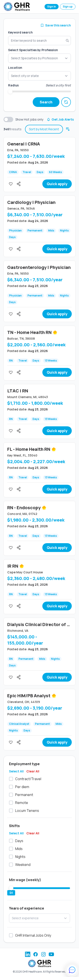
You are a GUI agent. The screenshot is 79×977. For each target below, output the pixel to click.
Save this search (58, 25)
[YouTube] (51, 954)
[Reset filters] (66, 102)
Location (15, 67)
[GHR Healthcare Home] (17, 6)
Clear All (32, 771)
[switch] (8, 119)
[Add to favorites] (10, 184)
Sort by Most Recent (44, 129)
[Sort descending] (68, 129)
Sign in (51, 6)
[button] (39, 75)
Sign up (68, 6)
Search (46, 102)
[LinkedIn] (27, 954)
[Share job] (18, 184)
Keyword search (20, 32)
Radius (13, 85)
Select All (16, 771)
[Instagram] (43, 954)
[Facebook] (35, 954)
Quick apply (57, 183)
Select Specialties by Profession (33, 50)
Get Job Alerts (63, 119)
